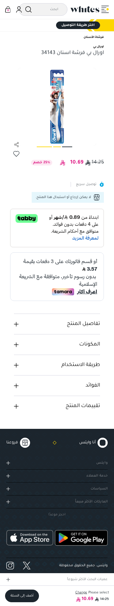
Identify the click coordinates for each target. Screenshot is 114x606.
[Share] (16, 144)
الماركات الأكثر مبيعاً (91, 502)
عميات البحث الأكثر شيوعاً (87, 579)
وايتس (102, 463)
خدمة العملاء (97, 476)
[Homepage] (85, 9)
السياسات (99, 489)
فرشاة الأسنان (94, 37)
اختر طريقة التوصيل (78, 25)
